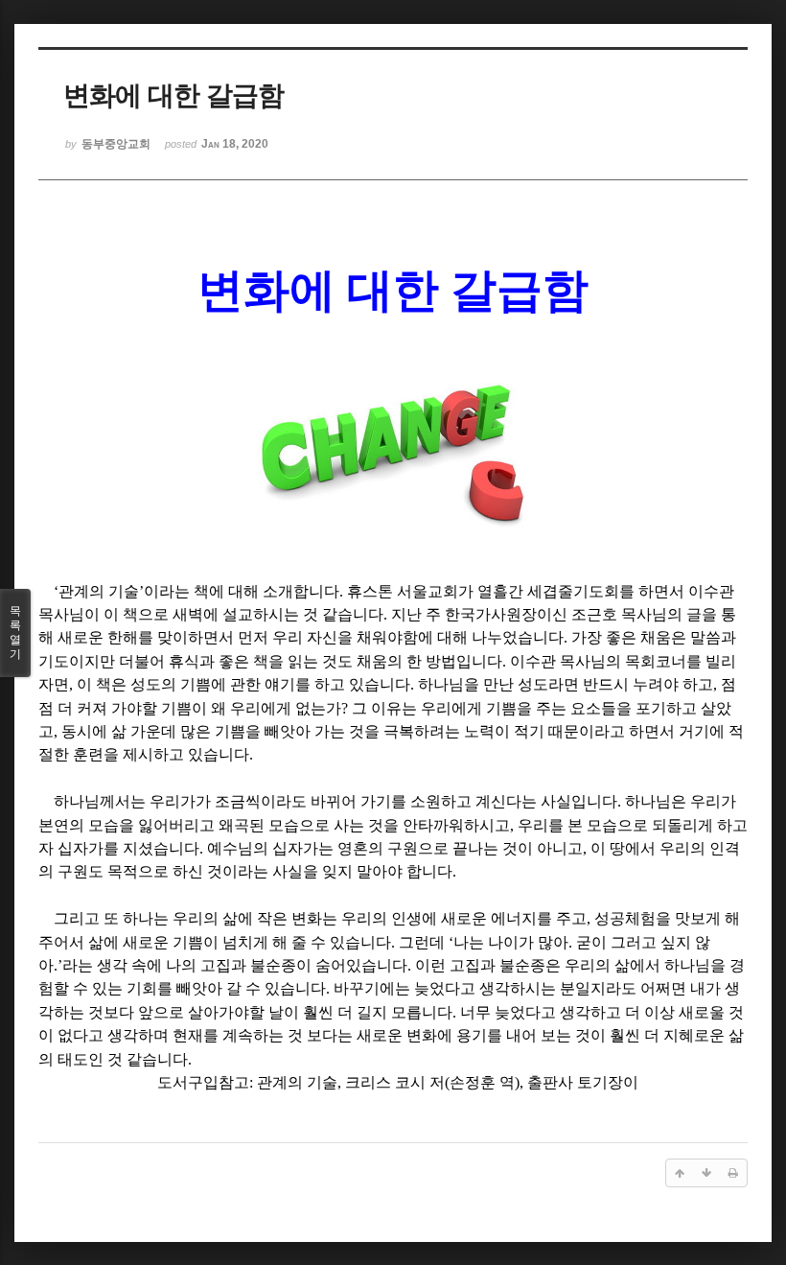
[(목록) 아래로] (706, 1173)
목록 (15, 632)
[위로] (679, 1173)
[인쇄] (733, 1173)
